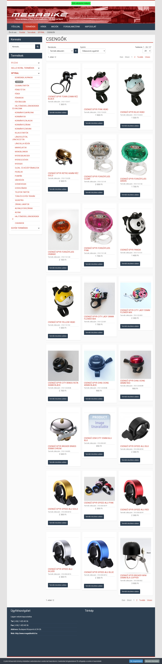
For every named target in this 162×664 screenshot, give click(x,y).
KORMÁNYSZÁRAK (22, 125)
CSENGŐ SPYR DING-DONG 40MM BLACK (96, 384)
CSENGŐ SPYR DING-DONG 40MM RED (132, 382)
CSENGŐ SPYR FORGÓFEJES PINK (97, 249)
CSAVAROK (19, 223)
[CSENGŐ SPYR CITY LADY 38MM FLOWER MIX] (99, 299)
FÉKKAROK (19, 98)
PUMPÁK (18, 176)
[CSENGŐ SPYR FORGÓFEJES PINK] (99, 227)
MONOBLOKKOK (21, 152)
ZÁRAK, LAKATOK (22, 204)
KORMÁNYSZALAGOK (24, 121)
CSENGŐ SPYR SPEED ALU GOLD (63, 509)
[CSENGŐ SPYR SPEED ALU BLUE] (99, 554)
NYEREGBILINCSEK (22, 156)
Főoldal (15, 26)
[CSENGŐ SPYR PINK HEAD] (99, 88)
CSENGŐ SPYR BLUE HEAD (132, 112)
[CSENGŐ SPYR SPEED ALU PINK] (99, 489)
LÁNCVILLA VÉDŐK (22, 144)
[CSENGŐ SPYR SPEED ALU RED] (135, 492)
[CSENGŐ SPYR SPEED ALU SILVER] (63, 552)
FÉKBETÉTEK (20, 90)
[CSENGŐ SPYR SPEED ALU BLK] (135, 429)
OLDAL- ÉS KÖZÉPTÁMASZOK (27, 168)
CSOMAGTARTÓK (22, 86)
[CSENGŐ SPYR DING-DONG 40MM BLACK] (99, 366)
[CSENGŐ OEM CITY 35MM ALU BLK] (99, 425)
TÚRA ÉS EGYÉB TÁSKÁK (25, 196)
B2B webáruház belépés (81, 3)
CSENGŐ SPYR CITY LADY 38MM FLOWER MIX (99, 317)
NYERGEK (19, 164)
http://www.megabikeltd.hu (26, 633)
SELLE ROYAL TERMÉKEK (22, 68)
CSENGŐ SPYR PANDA (130, 250)
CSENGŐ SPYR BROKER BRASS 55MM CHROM (62, 447)
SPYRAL (41, 32)
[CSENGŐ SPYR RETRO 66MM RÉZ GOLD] (63, 156)
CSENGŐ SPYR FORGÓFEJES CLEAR (97, 177)
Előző (127, 57)
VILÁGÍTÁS (19, 200)
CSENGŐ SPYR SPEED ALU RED (134, 509)
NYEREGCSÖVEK (21, 160)
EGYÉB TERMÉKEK (19, 228)
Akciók (54, 26)
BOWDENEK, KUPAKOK (24, 78)
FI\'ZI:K (14, 63)
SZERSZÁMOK (21, 188)
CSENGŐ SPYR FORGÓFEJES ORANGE (61, 253)
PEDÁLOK (19, 172)
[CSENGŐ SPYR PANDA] (135, 228)
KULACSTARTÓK (21, 133)
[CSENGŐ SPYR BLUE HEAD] (135, 89)
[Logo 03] (81, 14)
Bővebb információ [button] (152, 661)
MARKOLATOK (21, 148)
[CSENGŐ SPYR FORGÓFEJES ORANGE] (63, 229)
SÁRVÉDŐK (19, 180)
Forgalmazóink (71, 26)
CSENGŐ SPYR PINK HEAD (96, 109)
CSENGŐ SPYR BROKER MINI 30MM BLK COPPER (133, 576)
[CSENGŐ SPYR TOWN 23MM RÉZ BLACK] (63, 82)
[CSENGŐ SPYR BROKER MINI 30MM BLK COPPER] (135, 556)
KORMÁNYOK (20, 117)
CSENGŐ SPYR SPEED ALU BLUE (99, 572)
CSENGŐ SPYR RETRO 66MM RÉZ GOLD (63, 174)
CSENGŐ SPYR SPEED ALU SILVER (60, 570)
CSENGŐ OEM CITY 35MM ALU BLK (98, 439)
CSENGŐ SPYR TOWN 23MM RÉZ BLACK (63, 97)
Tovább (140, 57)
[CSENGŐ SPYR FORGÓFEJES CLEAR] (99, 158)
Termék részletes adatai (57, 112)
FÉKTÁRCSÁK (20, 102)
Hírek (43, 26)
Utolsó (147, 57)
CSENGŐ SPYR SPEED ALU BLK (134, 446)
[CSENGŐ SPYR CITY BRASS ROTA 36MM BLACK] (63, 366)
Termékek (30, 26)
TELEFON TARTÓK (22, 192)
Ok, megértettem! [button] (136, 661)
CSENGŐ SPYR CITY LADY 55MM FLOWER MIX (135, 311)
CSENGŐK (19, 82)
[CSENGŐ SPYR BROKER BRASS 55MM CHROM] (63, 429)
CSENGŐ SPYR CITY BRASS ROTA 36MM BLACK (63, 384)
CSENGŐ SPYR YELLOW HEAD (61, 322)
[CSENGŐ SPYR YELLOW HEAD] (63, 301)
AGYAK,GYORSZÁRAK (24, 208)
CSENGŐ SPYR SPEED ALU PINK (99, 503)
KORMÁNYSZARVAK (23, 129)
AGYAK (18, 212)
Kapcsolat (90, 26)
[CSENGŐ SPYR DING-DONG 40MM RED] (135, 365)
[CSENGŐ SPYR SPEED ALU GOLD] (63, 492)
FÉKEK (17, 94)
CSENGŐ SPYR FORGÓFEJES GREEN (133, 180)
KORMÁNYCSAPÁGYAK (24, 113)
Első (121, 57)
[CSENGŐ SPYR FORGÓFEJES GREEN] (135, 159)
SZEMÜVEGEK (20, 184)
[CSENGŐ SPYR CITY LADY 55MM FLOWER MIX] (135, 295)
